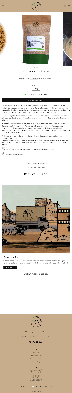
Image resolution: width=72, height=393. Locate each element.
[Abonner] (49, 336)
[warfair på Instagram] (30, 342)
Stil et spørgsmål (36, 168)
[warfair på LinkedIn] (40, 342)
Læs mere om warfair (14, 155)
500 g (36, 89)
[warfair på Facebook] (34, 342)
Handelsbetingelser (36, 163)
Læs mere (10, 267)
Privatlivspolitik (36, 359)
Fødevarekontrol (36, 356)
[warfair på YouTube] (37, 342)
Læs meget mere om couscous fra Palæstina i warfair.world (29, 150)
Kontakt (36, 352)
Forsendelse (34, 78)
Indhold (36, 85)
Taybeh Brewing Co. (32, 124)
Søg (36, 349)
